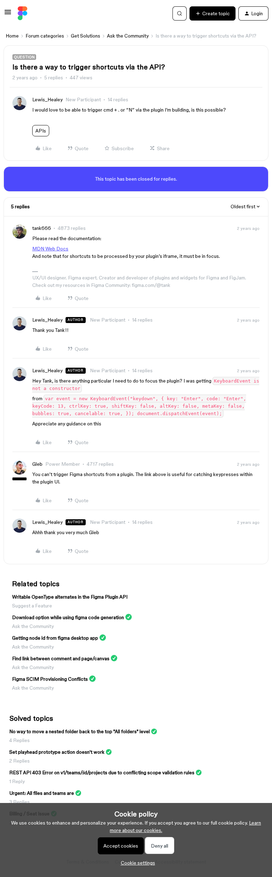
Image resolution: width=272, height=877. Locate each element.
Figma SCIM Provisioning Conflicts (50, 679)
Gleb (37, 464)
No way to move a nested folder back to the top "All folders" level (79, 731)
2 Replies (19, 761)
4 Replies (19, 740)
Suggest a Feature (32, 606)
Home (12, 36)
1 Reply (17, 781)
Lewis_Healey (47, 99)
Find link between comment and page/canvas (60, 658)
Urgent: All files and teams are (41, 793)
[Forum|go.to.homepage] (22, 13)
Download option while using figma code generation (68, 617)
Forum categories (45, 36)
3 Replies (19, 802)
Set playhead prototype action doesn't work (56, 752)
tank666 (41, 228)
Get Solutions (85, 36)
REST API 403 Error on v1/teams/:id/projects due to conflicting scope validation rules (101, 772)
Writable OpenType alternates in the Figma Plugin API (70, 597)
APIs (40, 131)
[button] (8, 14)
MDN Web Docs (50, 248)
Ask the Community (128, 36)
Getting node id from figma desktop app (55, 638)
